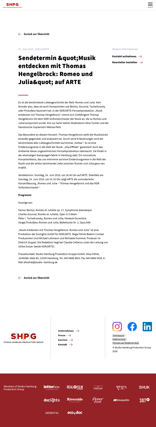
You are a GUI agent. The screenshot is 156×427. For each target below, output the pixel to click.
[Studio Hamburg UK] (144, 387)
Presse (61, 335)
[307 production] (144, 400)
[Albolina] (52, 412)
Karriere (62, 339)
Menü (150, 7)
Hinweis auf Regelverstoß (125, 342)
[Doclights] (52, 400)
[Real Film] (75, 387)
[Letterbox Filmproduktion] (52, 387)
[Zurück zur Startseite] (12, 5)
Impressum (118, 335)
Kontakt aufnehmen (124, 56)
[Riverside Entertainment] (75, 400)
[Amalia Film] (121, 387)
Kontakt (62, 344)
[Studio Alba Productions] (98, 387)
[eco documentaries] (75, 412)
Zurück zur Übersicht (36, 34)
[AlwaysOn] (121, 400)
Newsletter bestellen (124, 62)
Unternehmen (66, 330)
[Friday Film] (98, 400)
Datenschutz (119, 339)
